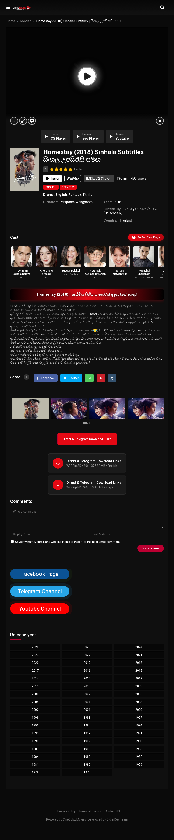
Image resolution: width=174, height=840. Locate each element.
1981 (35, 764)
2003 (138, 702)
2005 (35, 702)
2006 (138, 694)
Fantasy (75, 195)
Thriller (88, 195)
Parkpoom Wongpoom (76, 202)
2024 (138, 647)
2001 (87, 709)
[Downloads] (14, 121)
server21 (68, 187)
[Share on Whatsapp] (89, 378)
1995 (87, 725)
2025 (87, 647)
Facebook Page (39, 574)
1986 (87, 749)
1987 (35, 749)
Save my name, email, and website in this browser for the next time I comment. (68, 541)
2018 (117, 202)
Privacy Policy (66, 811)
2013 (87, 678)
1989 (87, 741)
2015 (138, 670)
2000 (138, 709)
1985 (138, 749)
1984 (35, 756)
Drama (48, 195)
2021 (138, 655)
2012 (138, 678)
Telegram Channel (40, 591)
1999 (35, 717)
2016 (87, 670)
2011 (35, 686)
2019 (87, 662)
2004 (87, 702)
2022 (87, 655)
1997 (138, 717)
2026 (35, 647)
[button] (86, 423)
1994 (138, 725)
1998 (87, 717)
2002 (35, 709)
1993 (35, 733)
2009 (138, 686)
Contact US (112, 811)
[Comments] (32, 121)
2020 (35, 662)
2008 (35, 694)
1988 (138, 741)
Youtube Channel (40, 609)
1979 (138, 764)
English (50, 187)
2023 (35, 655)
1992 (87, 733)
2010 (87, 686)
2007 (87, 694)
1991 (138, 733)
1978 (35, 772)
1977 (87, 772)
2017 (35, 670)
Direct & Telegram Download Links (87, 439)
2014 (35, 678)
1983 (87, 756)
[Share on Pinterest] (101, 378)
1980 (87, 764)
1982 (138, 756)
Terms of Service (90, 811)
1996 (35, 725)
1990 (35, 741)
